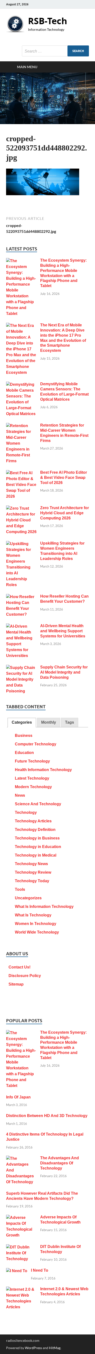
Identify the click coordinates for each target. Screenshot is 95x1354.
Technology (26, 812)
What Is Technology (33, 915)
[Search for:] (55, 50)
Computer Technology (35, 744)
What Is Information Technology (44, 906)
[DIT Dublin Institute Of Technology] (21, 1247)
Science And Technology (38, 804)
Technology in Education (38, 847)
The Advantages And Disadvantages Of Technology (59, 1163)
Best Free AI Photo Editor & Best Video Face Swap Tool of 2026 (63, 477)
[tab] (22, 722)
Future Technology (32, 761)
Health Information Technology (43, 770)
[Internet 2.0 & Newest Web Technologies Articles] (21, 1290)
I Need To (39, 1270)
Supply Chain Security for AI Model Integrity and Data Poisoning (64, 672)
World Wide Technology (37, 932)
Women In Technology (35, 924)
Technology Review (33, 872)
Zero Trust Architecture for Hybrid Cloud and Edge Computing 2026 (64, 513)
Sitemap (16, 984)
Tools (20, 889)
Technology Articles (33, 821)
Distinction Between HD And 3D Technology (46, 1116)
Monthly (48, 722)
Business (23, 735)
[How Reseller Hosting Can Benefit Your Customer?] (21, 597)
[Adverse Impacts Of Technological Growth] (21, 1218)
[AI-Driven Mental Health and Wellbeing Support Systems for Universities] (21, 626)
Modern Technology (33, 787)
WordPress (33, 1348)
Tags (69, 722)
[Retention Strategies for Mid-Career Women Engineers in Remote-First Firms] (21, 426)
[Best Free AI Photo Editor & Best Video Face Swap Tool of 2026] (21, 473)
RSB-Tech (47, 21)
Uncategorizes (28, 898)
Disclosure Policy (25, 976)
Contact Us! (19, 967)
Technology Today (32, 881)
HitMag (54, 1348)
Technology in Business (37, 838)
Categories (22, 722)
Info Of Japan (18, 1097)
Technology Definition (35, 829)
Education (24, 753)
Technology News (31, 864)
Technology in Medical (35, 855)
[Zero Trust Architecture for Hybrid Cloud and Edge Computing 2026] (21, 508)
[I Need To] (16, 1271)
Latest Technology (32, 778)
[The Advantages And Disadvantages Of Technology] (21, 1159)
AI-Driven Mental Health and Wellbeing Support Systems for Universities (62, 631)
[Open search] (82, 67)
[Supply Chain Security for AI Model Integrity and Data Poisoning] (21, 668)
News (20, 795)
